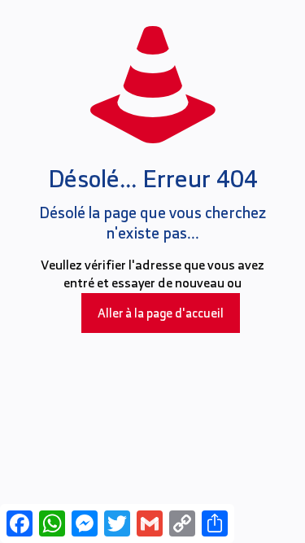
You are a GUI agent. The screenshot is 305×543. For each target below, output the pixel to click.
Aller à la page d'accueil (161, 313)
